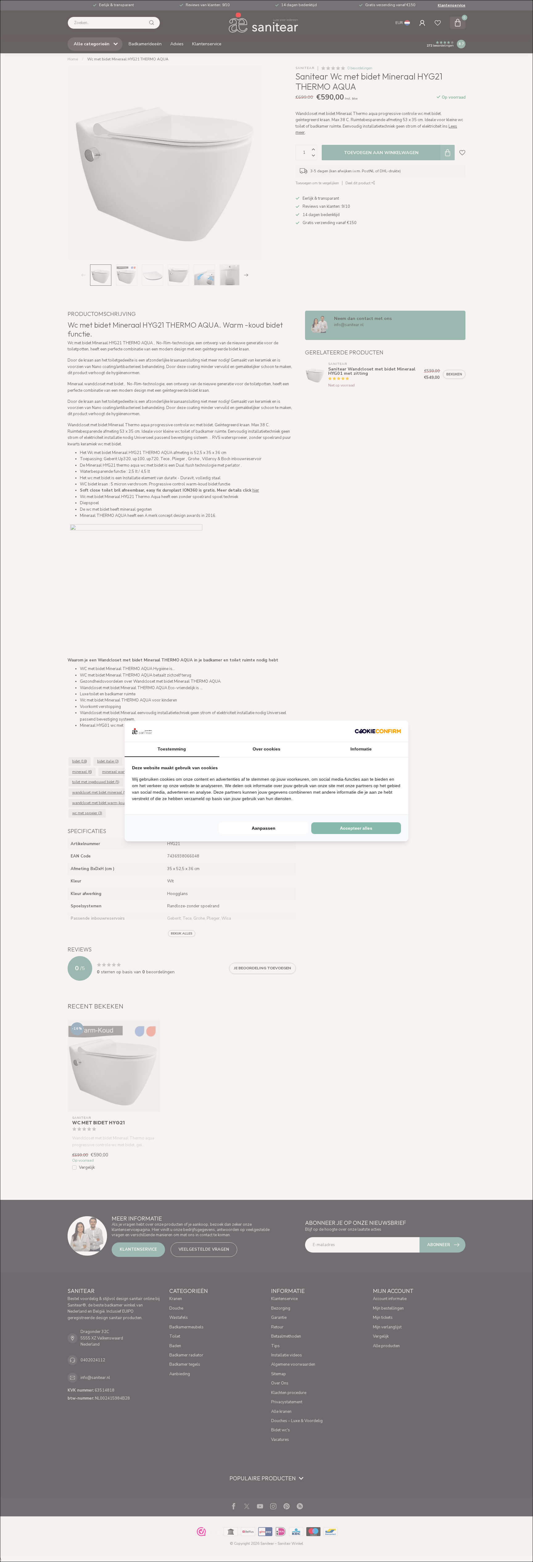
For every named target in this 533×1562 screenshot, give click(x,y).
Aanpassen (263, 828)
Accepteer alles (356, 828)
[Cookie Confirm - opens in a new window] (378, 731)
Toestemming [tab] (172, 748)
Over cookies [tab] (266, 748)
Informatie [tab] (361, 748)
